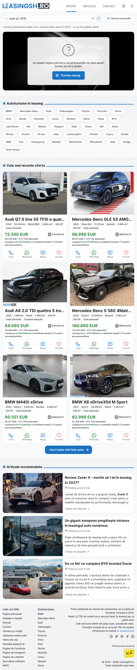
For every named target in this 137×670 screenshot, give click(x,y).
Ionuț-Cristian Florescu (129, 653)
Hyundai (42, 652)
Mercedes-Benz (46, 618)
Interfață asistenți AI (14, 644)
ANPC (6, 665)
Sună (11, 257)
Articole (7, 622)
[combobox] (52, 18)
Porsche (42, 635)
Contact (7, 626)
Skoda (41, 648)
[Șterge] (92, 18)
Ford (40, 644)
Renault (42, 661)
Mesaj (43, 257)
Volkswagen (44, 626)
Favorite (59, 257)
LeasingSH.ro (126, 661)
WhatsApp (27, 257)
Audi (40, 622)
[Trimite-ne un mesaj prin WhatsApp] (111, 637)
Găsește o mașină (12, 618)
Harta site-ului (10, 639)
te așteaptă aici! (125, 630)
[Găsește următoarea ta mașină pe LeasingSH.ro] (26, 6)
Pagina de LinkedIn (13, 656)
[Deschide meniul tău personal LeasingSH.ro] (123, 6)
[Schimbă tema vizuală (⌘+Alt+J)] (132, 6)
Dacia (41, 665)
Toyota (41, 631)
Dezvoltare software (14, 661)
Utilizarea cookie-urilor (15, 635)
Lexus (41, 656)
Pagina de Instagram (14, 652)
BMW (40, 613)
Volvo (41, 639)
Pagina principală (12, 613)
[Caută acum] (98, 18)
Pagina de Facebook (14, 648)
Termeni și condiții (12, 631)
